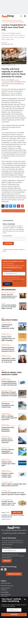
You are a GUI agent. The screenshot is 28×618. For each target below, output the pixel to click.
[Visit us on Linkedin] (5, 569)
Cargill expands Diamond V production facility (7, 326)
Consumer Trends (7, 482)
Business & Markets (7, 401)
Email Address (8, 235)
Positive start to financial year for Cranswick (7, 440)
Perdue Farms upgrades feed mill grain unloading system (8, 338)
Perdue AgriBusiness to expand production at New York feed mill (9, 383)
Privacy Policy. (17, 281)
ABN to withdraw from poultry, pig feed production (9, 417)
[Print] (2, 206)
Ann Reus (4, 42)
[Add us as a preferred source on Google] (22, 206)
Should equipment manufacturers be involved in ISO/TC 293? (8, 349)
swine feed (9, 93)
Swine (3, 303)
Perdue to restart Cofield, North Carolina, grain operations (7, 475)
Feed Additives (6, 322)
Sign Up (7, 284)
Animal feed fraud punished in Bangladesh (7, 429)
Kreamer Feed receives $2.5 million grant (8, 463)
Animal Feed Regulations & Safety (8, 425)
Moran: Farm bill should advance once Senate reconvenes (9, 296)
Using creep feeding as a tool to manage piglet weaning (8, 306)
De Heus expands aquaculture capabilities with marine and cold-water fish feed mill (8, 451)
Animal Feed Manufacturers (13, 22)
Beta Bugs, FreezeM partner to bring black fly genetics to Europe (9, 393)
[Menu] (25, 16)
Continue (14, 614)
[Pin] (18, 206)
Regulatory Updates (8, 292)
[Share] (6, 206)
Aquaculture (5, 447)
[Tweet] (14, 206)
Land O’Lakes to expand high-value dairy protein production (13, 485)
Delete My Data (14, 574)
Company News (6, 490)
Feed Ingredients (7, 390)
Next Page (17, 512)
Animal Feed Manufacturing (11, 20)
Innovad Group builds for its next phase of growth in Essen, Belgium (13, 493)
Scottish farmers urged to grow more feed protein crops (8, 503)
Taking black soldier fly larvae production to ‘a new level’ (8, 360)
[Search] (21, 16)
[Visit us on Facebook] (2, 569)
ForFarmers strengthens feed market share (7, 405)
